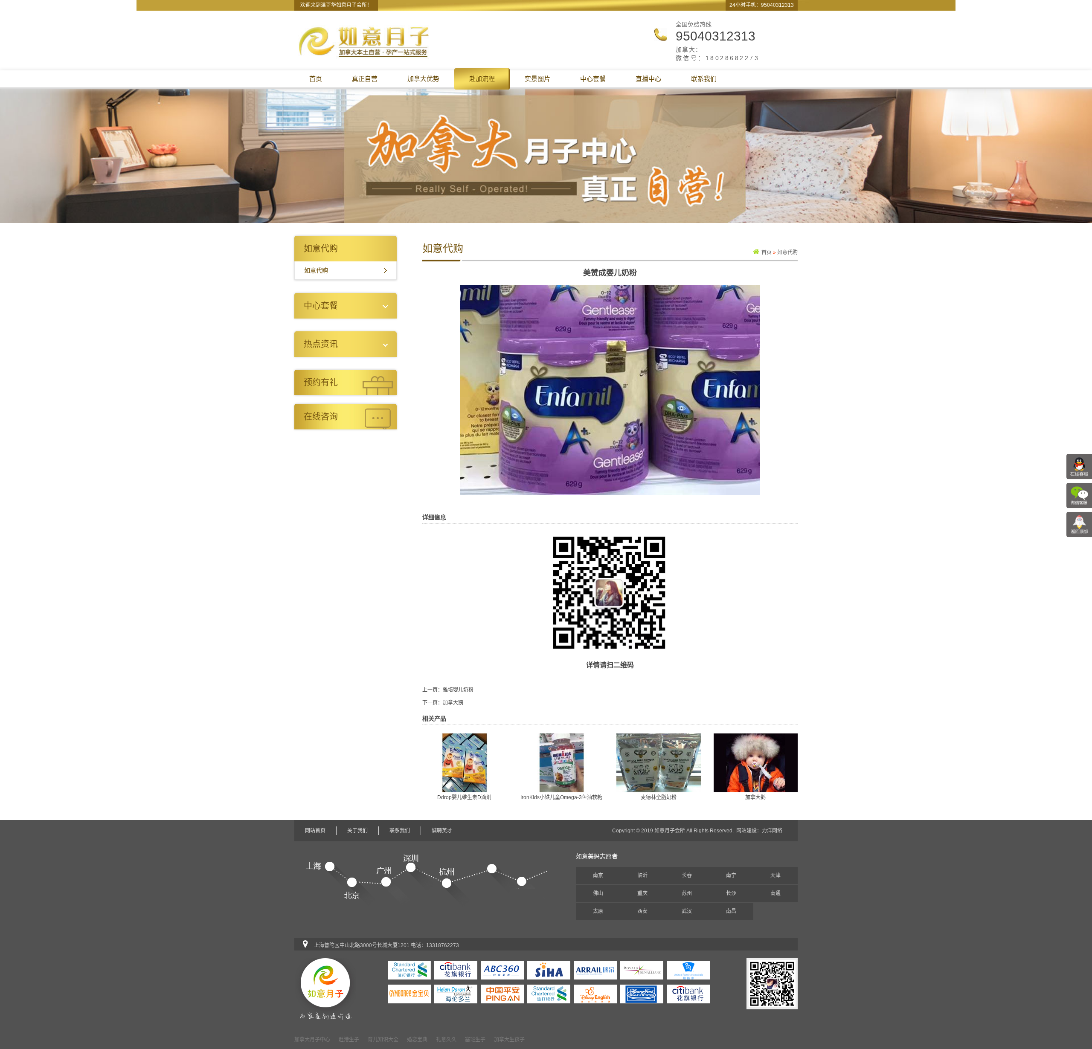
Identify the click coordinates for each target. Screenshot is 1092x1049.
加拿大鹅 (453, 703)
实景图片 (537, 78)
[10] (595, 970)
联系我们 (704, 78)
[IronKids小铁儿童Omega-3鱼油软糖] (562, 762)
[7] (409, 994)
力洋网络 (772, 831)
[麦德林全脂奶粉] (658, 762)
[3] (595, 994)
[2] (641, 994)
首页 (315, 78)
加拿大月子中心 (312, 1040)
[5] (502, 994)
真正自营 (365, 78)
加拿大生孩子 (509, 1040)
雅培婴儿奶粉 (458, 690)
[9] (641, 970)
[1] (688, 994)
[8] (688, 970)
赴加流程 (482, 78)
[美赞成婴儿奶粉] (610, 390)
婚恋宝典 (417, 1040)
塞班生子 (475, 1040)
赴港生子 (349, 1040)
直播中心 (648, 78)
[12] (502, 970)
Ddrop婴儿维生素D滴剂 (464, 797)
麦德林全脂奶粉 (659, 797)
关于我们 (357, 831)
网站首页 (315, 831)
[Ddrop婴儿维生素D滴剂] (464, 762)
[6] (455, 994)
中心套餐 (593, 78)
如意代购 (316, 270)
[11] (548, 970)
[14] (409, 970)
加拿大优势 (423, 78)
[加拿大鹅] (756, 762)
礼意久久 (446, 1040)
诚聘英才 (442, 831)
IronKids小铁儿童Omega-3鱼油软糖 (561, 797)
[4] (548, 994)
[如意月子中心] (364, 41)
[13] (455, 970)
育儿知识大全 (383, 1040)
